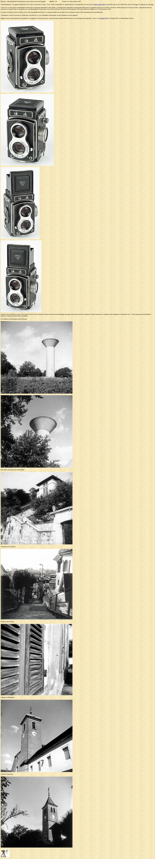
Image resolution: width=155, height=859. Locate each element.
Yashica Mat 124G (99, 4)
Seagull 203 (103, 18)
